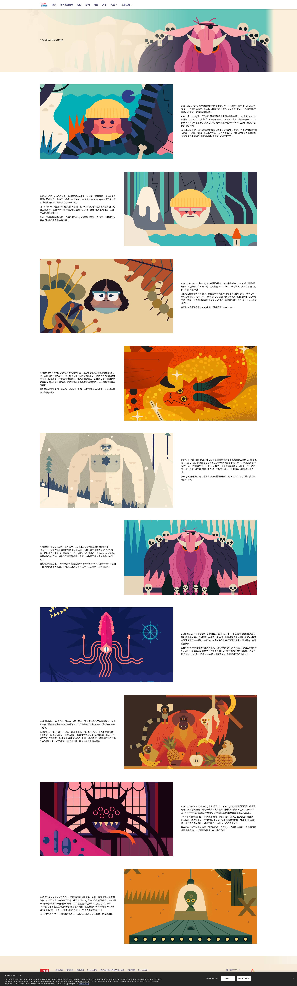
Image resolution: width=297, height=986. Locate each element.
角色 (96, 4)
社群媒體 (125, 4)
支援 (113, 4)
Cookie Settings (212, 978)
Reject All (227, 978)
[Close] (293, 978)
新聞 (88, 4)
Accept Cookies (244, 978)
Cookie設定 (143, 970)
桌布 (104, 4)
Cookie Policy (84, 983)
